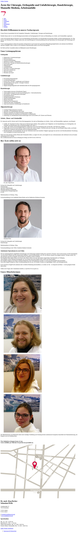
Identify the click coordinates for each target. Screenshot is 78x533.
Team (5, 25)
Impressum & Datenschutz (10, 531)
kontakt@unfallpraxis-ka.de (8, 514)
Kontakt (6, 26)
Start (5, 18)
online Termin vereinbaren (7, 528)
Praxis (5, 20)
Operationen (7, 24)
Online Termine (4, 1)
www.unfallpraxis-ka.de (7, 515)
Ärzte (5, 22)
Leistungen (6, 21)
